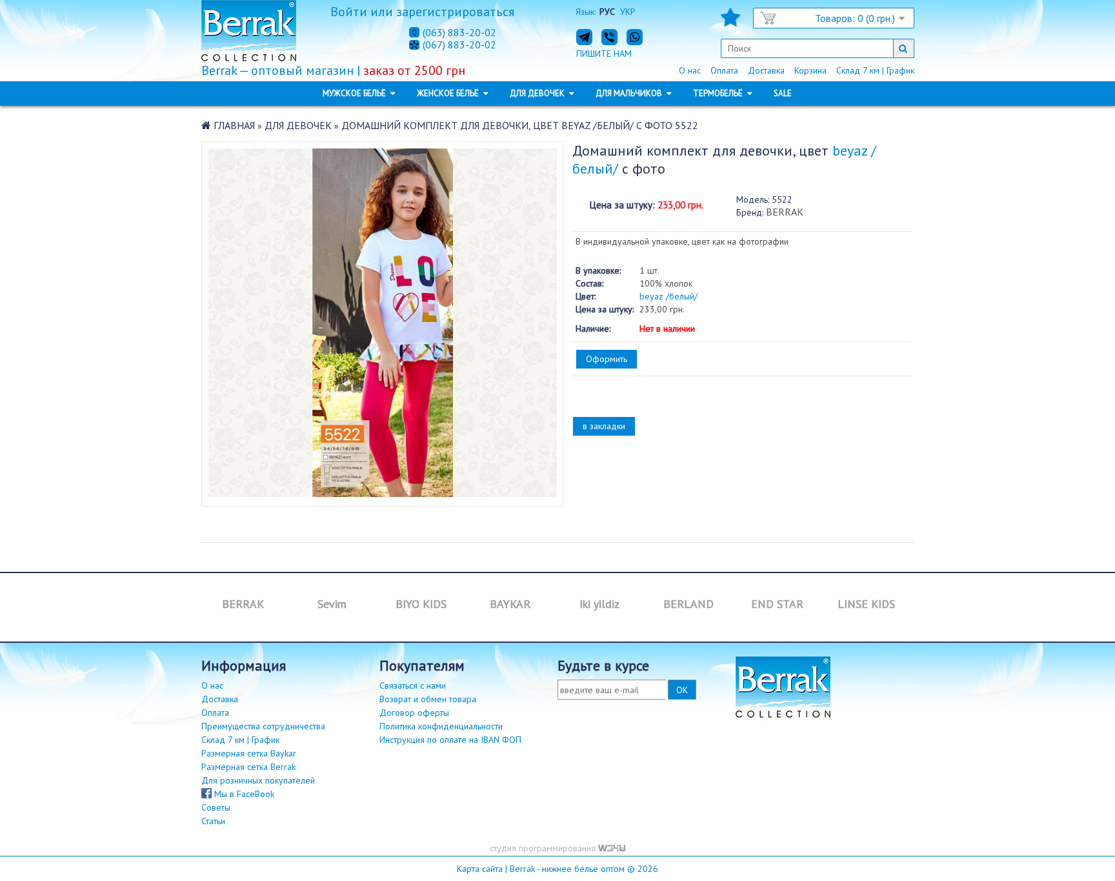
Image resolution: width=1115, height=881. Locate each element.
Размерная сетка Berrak (248, 767)
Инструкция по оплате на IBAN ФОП (450, 739)
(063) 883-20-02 (459, 32)
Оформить (606, 359)
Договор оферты (414, 712)
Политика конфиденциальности (441, 726)
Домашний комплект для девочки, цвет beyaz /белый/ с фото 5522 (519, 125)
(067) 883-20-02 (459, 45)
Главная (234, 125)
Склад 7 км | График (875, 70)
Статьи (213, 821)
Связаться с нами (412, 685)
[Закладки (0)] (730, 21)
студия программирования (544, 848)
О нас (690, 70)
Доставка (766, 70)
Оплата (724, 70)
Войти (348, 11)
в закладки (604, 426)
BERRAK (784, 211)
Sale (783, 93)
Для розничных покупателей (258, 780)
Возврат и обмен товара (427, 699)
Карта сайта (480, 869)
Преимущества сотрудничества (263, 726)
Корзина (810, 70)
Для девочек (298, 125)
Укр (628, 11)
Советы (215, 807)
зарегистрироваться (455, 11)
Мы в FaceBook (243, 794)
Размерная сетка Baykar (248, 753)
